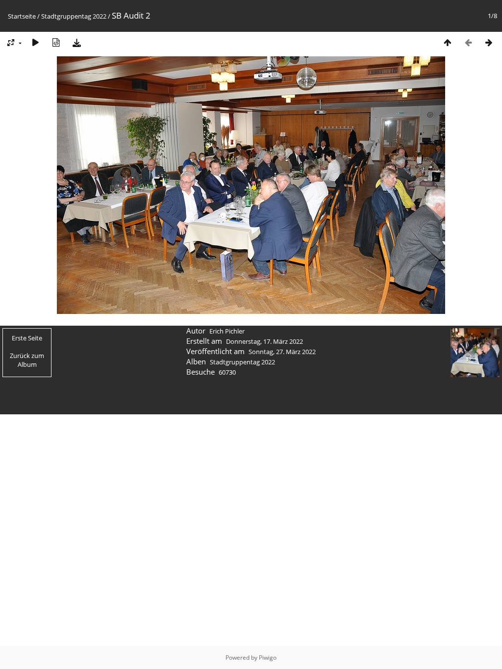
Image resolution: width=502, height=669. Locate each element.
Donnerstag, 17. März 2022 (264, 341)
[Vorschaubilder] (447, 42)
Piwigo (267, 657)
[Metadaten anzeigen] (56, 42)
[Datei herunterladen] (76, 42)
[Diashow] (35, 42)
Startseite (22, 16)
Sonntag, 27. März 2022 (282, 351)
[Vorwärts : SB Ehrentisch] (488, 42)
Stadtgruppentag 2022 (73, 16)
